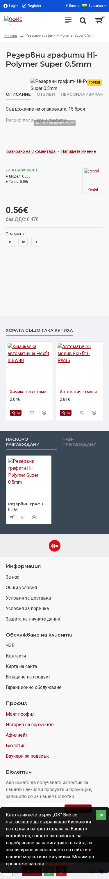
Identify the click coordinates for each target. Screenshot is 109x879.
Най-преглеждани (79, 442)
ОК (101, 815)
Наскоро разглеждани (23, 442)
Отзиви (46, 94)
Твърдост (13, 234)
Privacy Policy (59, 863)
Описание (18, 94)
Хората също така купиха (39, 330)
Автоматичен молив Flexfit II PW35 (80, 391)
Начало (10, 36)
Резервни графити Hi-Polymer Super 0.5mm (28, 503)
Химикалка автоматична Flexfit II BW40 (30, 391)
